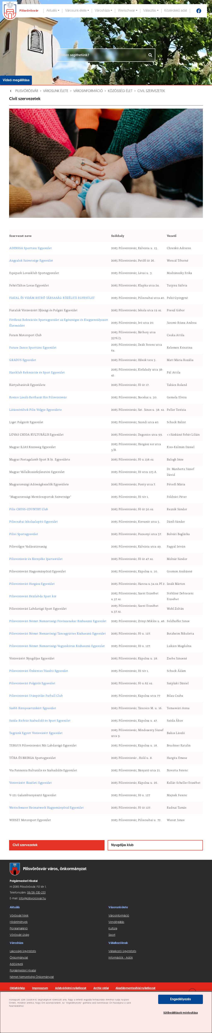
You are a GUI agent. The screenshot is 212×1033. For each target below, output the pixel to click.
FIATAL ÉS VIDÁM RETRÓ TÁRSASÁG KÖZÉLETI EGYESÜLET (52, 298)
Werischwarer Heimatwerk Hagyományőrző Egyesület (46, 808)
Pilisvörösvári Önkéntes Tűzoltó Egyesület (38, 671)
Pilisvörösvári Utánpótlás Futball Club (36, 696)
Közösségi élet (120, 91)
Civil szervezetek (151, 91)
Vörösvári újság (19, 935)
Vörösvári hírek (19, 915)
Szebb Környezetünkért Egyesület (32, 708)
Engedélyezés (180, 999)
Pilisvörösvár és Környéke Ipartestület (36, 559)
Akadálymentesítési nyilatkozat (135, 988)
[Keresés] (150, 55)
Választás (149, 10)
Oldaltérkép (17, 988)
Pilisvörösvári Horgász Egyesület (32, 584)
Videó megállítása (16, 80)
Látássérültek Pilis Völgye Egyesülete (35, 410)
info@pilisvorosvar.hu (32, 898)
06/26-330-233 (36, 892)
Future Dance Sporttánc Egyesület (33, 347)
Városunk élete (76, 10)
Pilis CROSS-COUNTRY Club (28, 509)
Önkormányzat (19, 957)
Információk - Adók (120, 957)
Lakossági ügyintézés (23, 951)
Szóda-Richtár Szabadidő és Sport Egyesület (40, 720)
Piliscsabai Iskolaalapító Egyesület (33, 522)
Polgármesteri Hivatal (23, 970)
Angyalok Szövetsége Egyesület (31, 260)
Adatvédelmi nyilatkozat (71, 988)
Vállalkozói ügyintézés (122, 951)
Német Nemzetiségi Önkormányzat (32, 977)
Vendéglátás (116, 922)
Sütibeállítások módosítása (180, 1013)
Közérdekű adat (175, 10)
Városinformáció (88, 91)
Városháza (102, 10)
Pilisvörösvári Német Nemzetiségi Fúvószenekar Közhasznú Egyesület (58, 621)
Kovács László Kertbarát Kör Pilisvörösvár (38, 397)
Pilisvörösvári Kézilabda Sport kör (33, 596)
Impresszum (40, 988)
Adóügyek (16, 964)
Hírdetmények (19, 922)
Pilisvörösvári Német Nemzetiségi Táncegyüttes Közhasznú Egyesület (57, 633)
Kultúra (112, 928)
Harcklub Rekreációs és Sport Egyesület (37, 372)
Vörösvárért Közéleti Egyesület (30, 783)
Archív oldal (100, 988)
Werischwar (126, 10)
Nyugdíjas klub (122, 845)
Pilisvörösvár (26, 91)
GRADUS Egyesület (22, 360)
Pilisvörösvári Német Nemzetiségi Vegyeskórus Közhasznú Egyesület (57, 646)
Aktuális (51, 10)
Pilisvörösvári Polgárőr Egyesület (32, 683)
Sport (111, 935)
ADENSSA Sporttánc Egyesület (30, 248)
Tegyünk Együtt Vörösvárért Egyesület (36, 733)
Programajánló (19, 928)
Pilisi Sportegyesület (23, 534)
